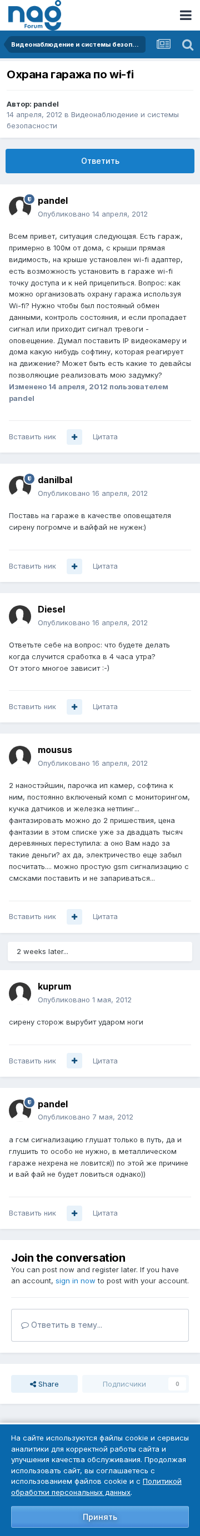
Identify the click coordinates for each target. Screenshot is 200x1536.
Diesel (51, 609)
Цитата (105, 436)
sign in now (76, 1280)
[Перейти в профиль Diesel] (20, 616)
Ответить (100, 160)
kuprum (54, 986)
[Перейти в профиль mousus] (20, 757)
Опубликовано (93, 213)
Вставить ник (32, 436)
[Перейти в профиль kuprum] (20, 993)
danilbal (55, 479)
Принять (100, 1517)
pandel (46, 103)
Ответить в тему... (65, 1324)
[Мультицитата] (74, 437)
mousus (55, 749)
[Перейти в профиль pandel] (20, 208)
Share (47, 1383)
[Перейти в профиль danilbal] (20, 487)
